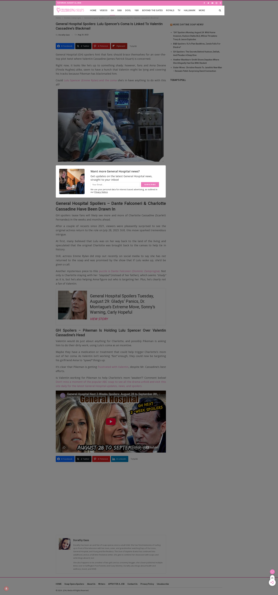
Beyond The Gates (152, 10)
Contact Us (132, 584)
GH (112, 10)
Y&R (137, 10)
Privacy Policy (147, 584)
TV (179, 10)
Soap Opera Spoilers (74, 584)
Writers (101, 584)
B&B (119, 10)
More (202, 10)
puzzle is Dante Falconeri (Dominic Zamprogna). (129, 271)
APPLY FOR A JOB (116, 584)
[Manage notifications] (6, 588)
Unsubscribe (163, 584)
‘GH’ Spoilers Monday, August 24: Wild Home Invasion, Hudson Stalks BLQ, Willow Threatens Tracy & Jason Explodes (195, 36)
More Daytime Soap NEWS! (188, 24)
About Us (91, 584)
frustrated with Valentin (113, 367)
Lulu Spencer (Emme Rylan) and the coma (90, 80)
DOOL (128, 10)
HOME (93, 10)
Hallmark (189, 10)
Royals (170, 10)
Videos (103, 10)
